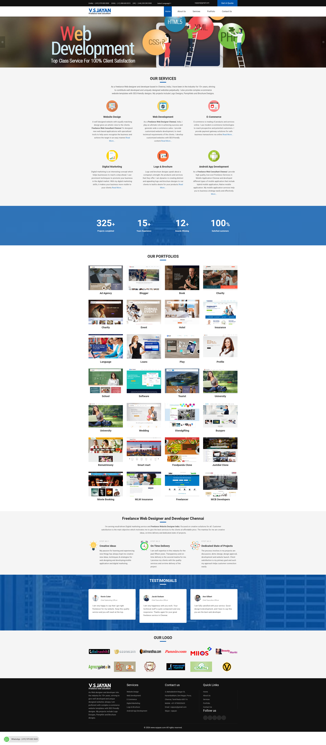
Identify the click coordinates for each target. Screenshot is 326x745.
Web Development (163, 116)
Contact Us (227, 11)
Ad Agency (106, 293)
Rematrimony (105, 465)
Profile (220, 361)
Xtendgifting (182, 430)
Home (168, 11)
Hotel (182, 327)
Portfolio (211, 11)
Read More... (166, 141)
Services (196, 11)
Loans (143, 361)
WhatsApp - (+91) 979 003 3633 (24, 739)
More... (214, 194)
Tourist (182, 396)
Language (105, 361)
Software (144, 396)
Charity (220, 293)
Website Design (112, 116)
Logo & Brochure (163, 166)
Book (182, 293)
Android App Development (214, 166)
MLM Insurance (144, 499)
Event (144, 327)
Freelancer (182, 499)
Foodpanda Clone (182, 465)
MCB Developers (220, 499)
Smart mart (144, 465)
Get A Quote (227, 3)
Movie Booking (105, 499)
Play (182, 361)
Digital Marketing (112, 166)
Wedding (144, 430)
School (106, 396)
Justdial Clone (220, 465)
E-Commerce (214, 116)
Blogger (144, 293)
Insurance (220, 327)
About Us (182, 11)
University (220, 396)
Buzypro (220, 430)
